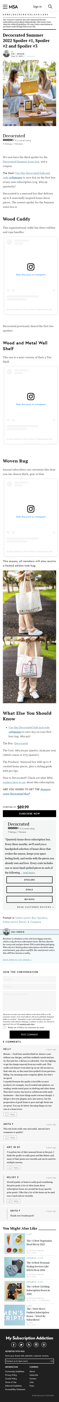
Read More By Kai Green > (17, 960)
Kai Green (18, 54)
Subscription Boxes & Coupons (22, 921)
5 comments (29, 56)
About (32, 1371)
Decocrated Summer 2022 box (21, 161)
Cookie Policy (11, 1378)
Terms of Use (10, 1382)
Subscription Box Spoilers (31, 917)
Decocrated (21, 743)
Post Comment (29, 1034)
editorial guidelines (18, 24)
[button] (10, 1114)
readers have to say (14, 782)
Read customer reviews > (35, 907)
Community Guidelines (14, 1371)
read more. (29, 872)
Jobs (32, 1382)
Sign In (37, 6)
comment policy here (27, 1024)
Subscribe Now (29, 813)
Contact (33, 1378)
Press (32, 1385)
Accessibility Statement (15, 1389)
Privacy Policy (11, 1375)
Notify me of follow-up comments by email (26, 1027)
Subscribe (34, 1375)
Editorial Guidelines (13, 1385)
